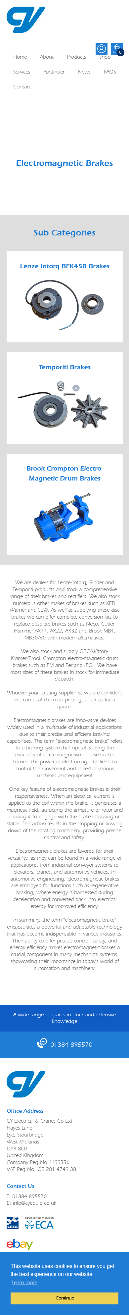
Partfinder (53, 72)
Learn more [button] (24, 1282)
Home (20, 57)
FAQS (110, 72)
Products (76, 57)
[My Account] (102, 49)
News (84, 72)
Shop (104, 57)
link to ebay (20, 1244)
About (47, 57)
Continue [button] (65, 1298)
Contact (22, 86)
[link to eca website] (65, 1223)
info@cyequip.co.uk (34, 1203)
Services (21, 72)
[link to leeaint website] (13, 1223)
